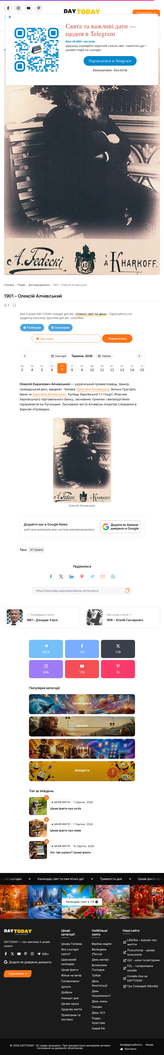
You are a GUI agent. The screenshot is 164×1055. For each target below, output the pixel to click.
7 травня (37, 549)
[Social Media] (46, 649)
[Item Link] (82, 704)
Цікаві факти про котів (65, 808)
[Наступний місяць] (139, 356)
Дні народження (39, 284)
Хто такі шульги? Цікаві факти (70, 852)
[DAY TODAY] (18, 932)
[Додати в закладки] (14, 305)
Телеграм (34, 327)
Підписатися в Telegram (110, 60)
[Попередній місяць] (25, 356)
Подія (21, 284)
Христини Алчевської (92, 389)
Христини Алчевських (49, 394)
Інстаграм (62, 327)
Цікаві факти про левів (65, 830)
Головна (9, 284)
